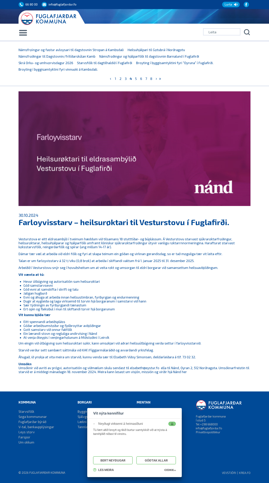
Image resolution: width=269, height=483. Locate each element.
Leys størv (27, 432)
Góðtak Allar (156, 460)
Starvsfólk (26, 411)
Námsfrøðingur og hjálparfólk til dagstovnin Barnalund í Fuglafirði (149, 56)
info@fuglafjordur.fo (209, 428)
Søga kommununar (33, 416)
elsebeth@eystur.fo (145, 368)
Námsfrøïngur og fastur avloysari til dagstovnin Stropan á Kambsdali (71, 50)
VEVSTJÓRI (229, 473)
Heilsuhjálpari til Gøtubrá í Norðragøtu (156, 50)
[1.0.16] (170, 469)
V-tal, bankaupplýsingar (36, 427)
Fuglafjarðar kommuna (47, 472)
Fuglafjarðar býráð (32, 422)
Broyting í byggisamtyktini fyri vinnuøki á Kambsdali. (58, 69)
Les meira (106, 470)
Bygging (84, 411)
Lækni (82, 422)
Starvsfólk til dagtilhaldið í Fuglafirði (104, 63)
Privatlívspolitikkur (208, 432)
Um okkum (26, 442)
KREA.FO (244, 473)
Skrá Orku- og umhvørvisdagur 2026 (46, 63)
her (184, 372)
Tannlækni (85, 427)
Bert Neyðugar (112, 460)
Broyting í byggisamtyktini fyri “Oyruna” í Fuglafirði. (174, 63)
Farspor (24, 437)
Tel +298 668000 (207, 424)
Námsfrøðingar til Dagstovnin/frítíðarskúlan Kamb (57, 56)
